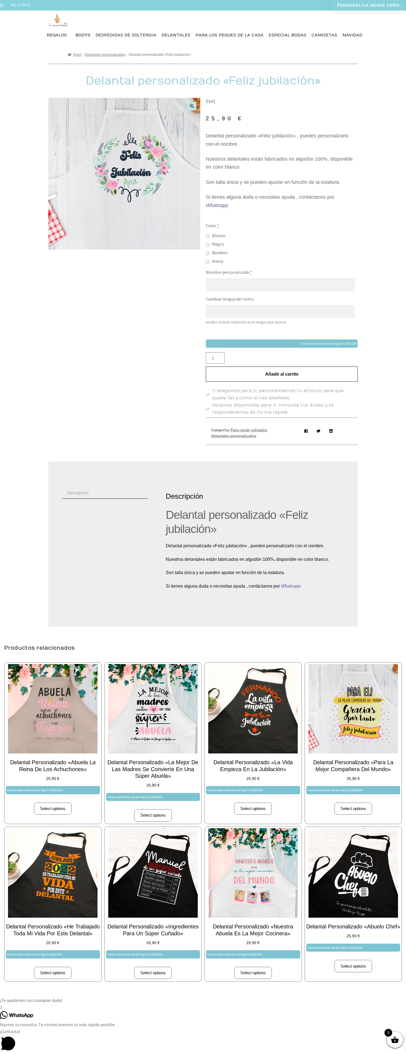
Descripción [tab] (78, 492)
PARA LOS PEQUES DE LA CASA (229, 35)
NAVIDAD (352, 35)
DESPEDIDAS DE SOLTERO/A (126, 35)
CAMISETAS (324, 35)
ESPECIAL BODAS (287, 35)
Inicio (77, 55)
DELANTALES (176, 35)
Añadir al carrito (282, 374)
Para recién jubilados (249, 430)
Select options (52, 808)
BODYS (82, 35)
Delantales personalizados (105, 55)
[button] (192, 106)
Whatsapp (218, 205)
